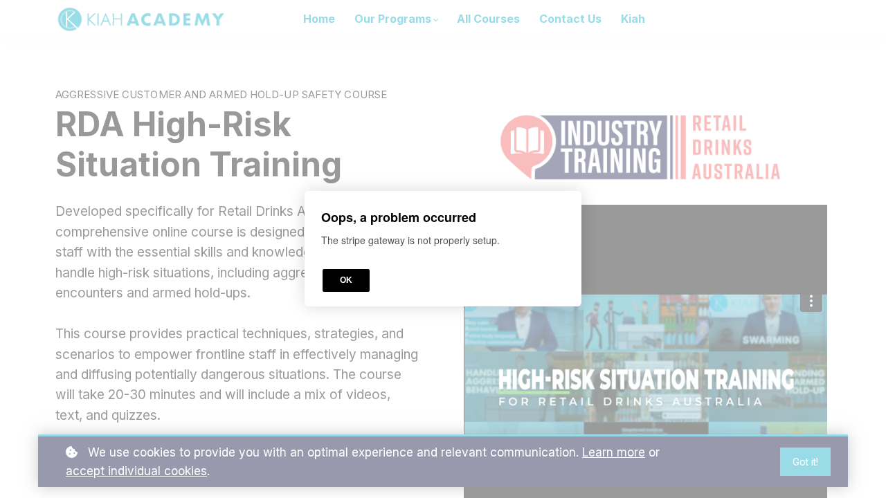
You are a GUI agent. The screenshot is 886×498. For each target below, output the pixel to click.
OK (346, 281)
